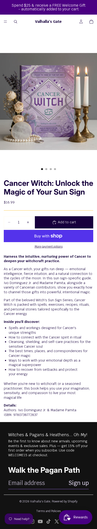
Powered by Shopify (64, 501)
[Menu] (5, 21)
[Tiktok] (48, 521)
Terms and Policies (48, 511)
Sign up (79, 483)
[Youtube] (40, 521)
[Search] (15, 21)
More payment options (49, 246)
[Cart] (91, 21)
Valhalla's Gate (40, 501)
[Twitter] (57, 521)
